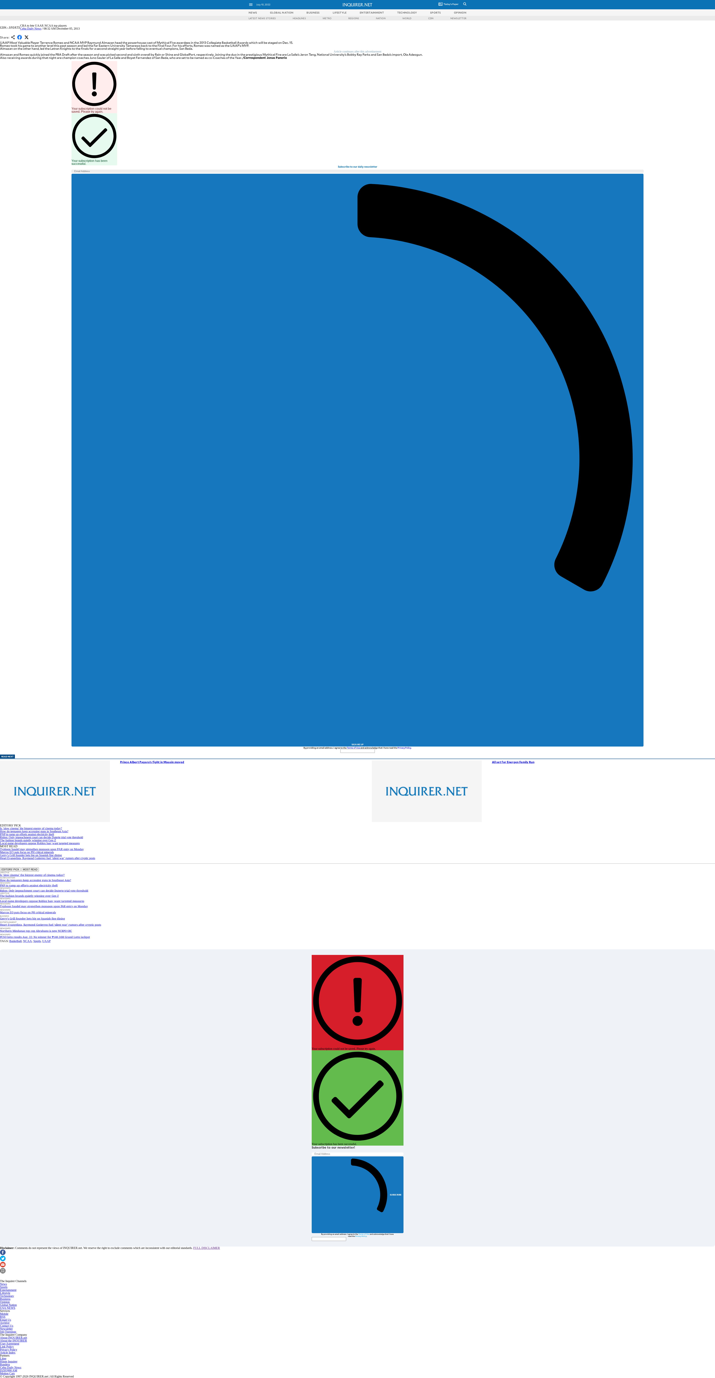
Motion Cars (7, 1373)
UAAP (46, 941)
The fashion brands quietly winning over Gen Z (28, 840)
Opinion (5, 1302)
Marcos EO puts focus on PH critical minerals (27, 852)
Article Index (7, 1352)
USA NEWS (7, 1307)
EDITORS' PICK (10, 869)
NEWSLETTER (458, 18)
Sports (37, 941)
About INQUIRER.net (13, 1337)
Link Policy (7, 1346)
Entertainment (8, 1290)
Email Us (5, 1319)
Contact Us (6, 1325)
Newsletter (6, 1328)
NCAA (27, 941)
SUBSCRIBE (396, 1194)
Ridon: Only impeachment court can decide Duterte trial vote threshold (41, 837)
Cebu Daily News (30, 28)
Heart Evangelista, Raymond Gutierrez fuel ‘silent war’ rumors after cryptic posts (47, 858)
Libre (3, 1358)
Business (5, 1299)
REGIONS (353, 18)
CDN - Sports (10, 27)
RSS (2, 1316)
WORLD (406, 18)
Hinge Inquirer (8, 1361)
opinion (460, 12)
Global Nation (8, 1304)
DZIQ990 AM (8, 1370)
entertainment (372, 12)
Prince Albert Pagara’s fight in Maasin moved (152, 762)
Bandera (5, 1364)
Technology (7, 1296)
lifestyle (340, 12)
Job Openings (8, 1331)
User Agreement (9, 1343)
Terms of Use (353, 747)
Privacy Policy (404, 747)
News (253, 12)
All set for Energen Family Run (513, 762)
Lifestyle (5, 1293)
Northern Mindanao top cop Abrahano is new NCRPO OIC (36, 931)
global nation (281, 12)
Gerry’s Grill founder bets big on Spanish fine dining (31, 855)
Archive (4, 1322)
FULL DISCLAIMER (206, 1248)
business (313, 12)
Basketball (15, 941)
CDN (431, 18)
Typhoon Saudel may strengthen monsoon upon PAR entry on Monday (42, 849)
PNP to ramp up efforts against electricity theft (27, 834)
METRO (327, 18)
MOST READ (30, 869)
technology (407, 12)
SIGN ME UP (357, 744)
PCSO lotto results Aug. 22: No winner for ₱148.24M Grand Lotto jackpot (45, 937)
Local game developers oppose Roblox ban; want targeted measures (40, 843)
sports (435, 12)
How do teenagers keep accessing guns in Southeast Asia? (34, 831)
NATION (381, 18)
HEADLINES (299, 18)
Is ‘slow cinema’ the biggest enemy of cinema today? (31, 828)
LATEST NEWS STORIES (262, 18)
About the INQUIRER (13, 1340)
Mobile (4, 1313)
